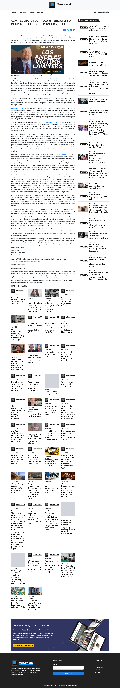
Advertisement (100, 670)
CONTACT (40, 12)
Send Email (19, 255)
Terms (97, 664)
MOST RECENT (23, 12)
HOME (14, 12)
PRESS (32, 12)
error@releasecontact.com (52, 276)
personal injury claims (51, 122)
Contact (97, 673)
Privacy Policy (99, 667)
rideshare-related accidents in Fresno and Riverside (52, 79)
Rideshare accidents (18, 108)
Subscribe (68, 673)
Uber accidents (62, 155)
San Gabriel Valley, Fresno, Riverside (62, 233)
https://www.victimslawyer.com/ (29, 261)
